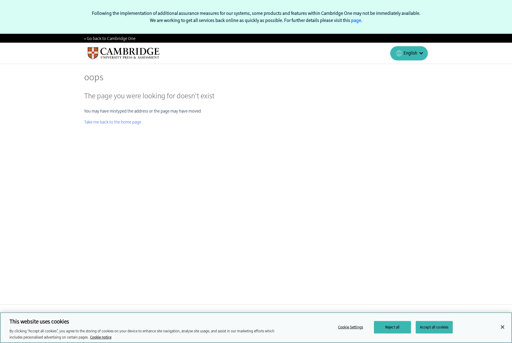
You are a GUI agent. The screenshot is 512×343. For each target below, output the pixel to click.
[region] (256, 327)
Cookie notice (100, 337)
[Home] (123, 53)
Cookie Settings (350, 327)
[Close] (502, 327)
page (356, 20)
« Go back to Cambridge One (109, 38)
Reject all (392, 327)
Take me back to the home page (112, 122)
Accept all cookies (434, 327)
